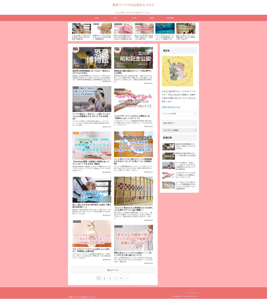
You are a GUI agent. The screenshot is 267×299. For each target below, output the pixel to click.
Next (197, 31)
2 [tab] (135, 42)
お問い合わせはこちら (171, 107)
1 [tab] (132, 42)
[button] (195, 113)
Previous (70, 31)
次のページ (113, 270)
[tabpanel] (81, 31)
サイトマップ (192, 293)
